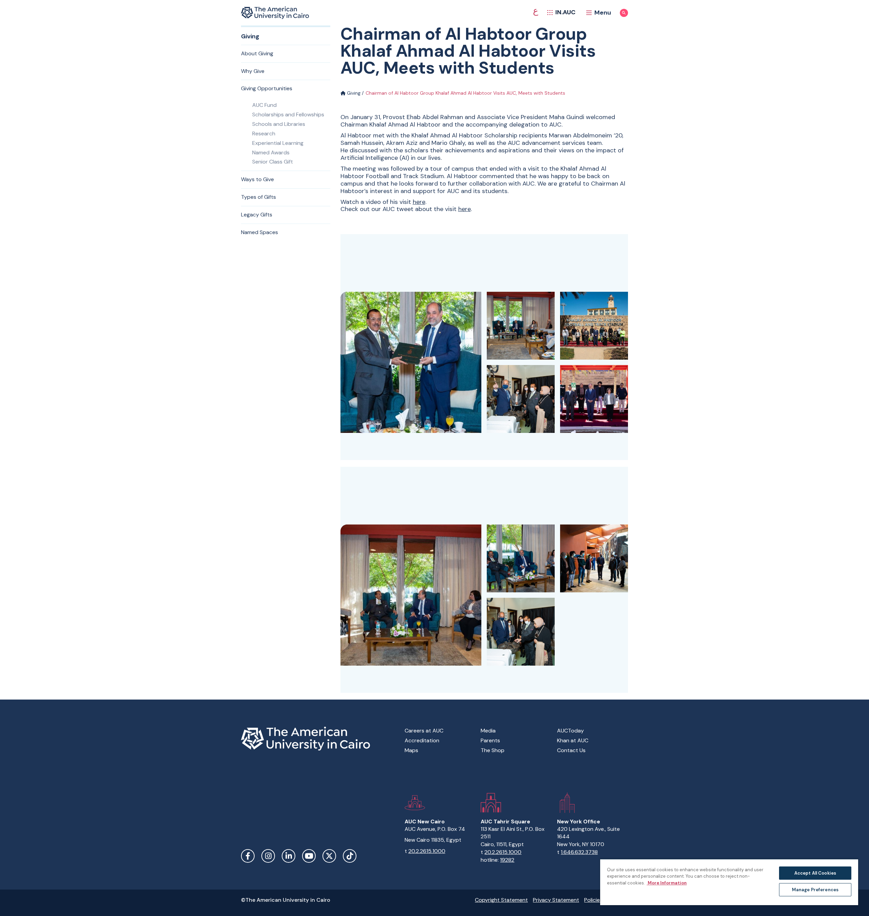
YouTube (309, 856)
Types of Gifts (258, 197)
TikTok (349, 856)
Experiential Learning (277, 143)
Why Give (252, 71)
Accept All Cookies (815, 873)
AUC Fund (264, 105)
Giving (353, 93)
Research (263, 133)
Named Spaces (259, 232)
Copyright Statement (501, 899)
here (419, 202)
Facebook (248, 856)
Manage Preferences (815, 890)
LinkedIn (288, 856)
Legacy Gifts (256, 214)
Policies (593, 899)
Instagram (268, 856)
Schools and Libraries (278, 124)
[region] (729, 882)
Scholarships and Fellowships (288, 114)
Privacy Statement (556, 899)
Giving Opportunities (266, 88)
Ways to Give (257, 179)
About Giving (257, 53)
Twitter (329, 856)
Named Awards (271, 152)
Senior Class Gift (272, 161)
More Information (667, 883)
